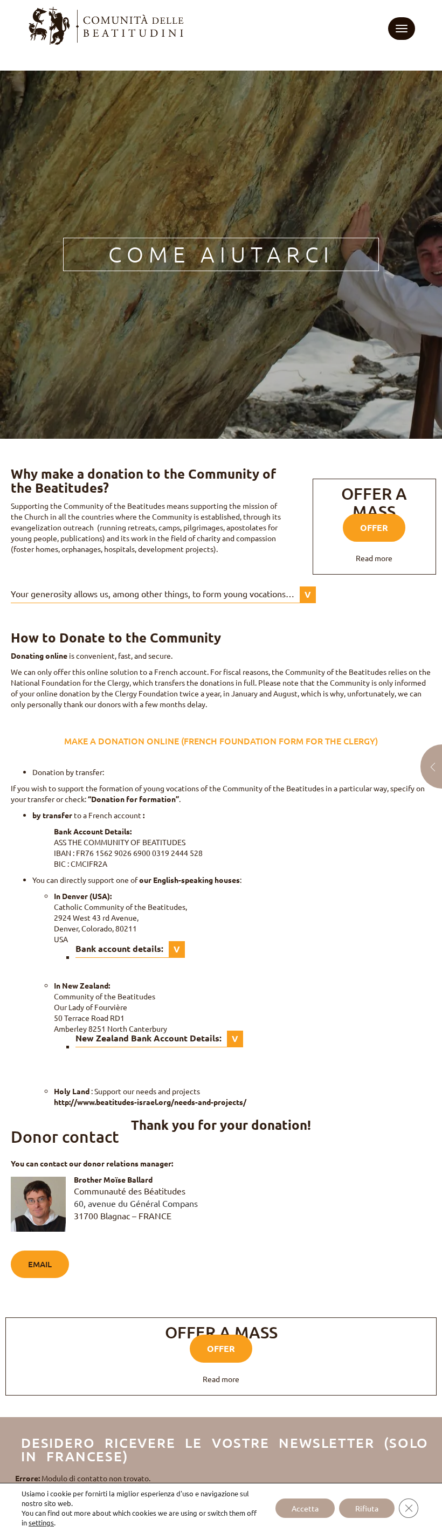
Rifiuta (366, 1508)
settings (41, 1522)
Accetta (305, 1508)
